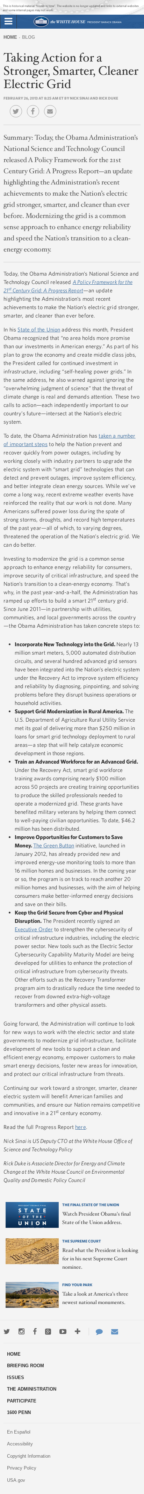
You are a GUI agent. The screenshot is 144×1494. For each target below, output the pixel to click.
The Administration (31, 1389)
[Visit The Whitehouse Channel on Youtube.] (62, 1331)
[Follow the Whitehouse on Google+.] (48, 1331)
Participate (21, 1401)
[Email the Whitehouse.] (114, 1331)
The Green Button (53, 845)
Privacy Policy (21, 1468)
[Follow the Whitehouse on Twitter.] (6, 1331)
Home (10, 37)
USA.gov (16, 1480)
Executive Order (34, 929)
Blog (28, 37)
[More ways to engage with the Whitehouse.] (77, 1331)
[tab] (8, 22)
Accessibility (20, 1443)
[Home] (77, 26)
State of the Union (38, 329)
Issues (15, 1377)
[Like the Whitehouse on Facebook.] (35, 1331)
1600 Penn (19, 1412)
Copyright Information (28, 1456)
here (80, 1127)
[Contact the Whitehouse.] (96, 1331)
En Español (18, 1432)
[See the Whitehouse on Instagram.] (21, 1331)
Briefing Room (25, 1365)
